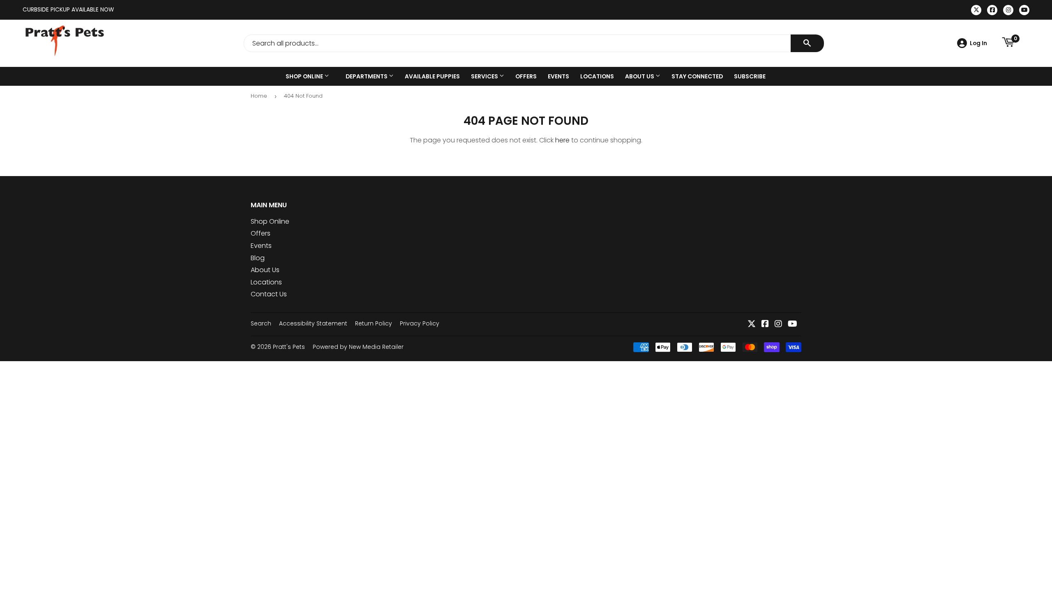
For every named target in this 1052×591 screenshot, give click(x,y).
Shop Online (305, 76)
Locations (597, 76)
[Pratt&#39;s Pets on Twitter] (751, 324)
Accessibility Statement (313, 323)
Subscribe (750, 76)
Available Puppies (432, 76)
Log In (978, 43)
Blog (258, 258)
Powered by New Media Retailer (358, 347)
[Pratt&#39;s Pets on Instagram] (778, 324)
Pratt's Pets (289, 347)
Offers (526, 76)
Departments (367, 76)
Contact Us (269, 294)
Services (485, 76)
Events (558, 76)
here (562, 140)
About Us (640, 76)
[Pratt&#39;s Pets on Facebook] (765, 324)
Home (259, 96)
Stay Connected (697, 76)
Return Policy (373, 323)
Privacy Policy (419, 323)
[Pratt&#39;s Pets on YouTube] (792, 324)
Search (261, 323)
